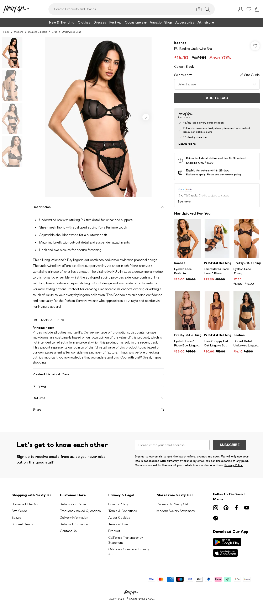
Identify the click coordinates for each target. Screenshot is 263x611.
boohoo (180, 43)
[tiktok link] (215, 518)
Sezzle (16, 517)
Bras (54, 31)
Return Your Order (73, 504)
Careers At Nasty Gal (172, 504)
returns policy (233, 174)
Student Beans (22, 524)
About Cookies (119, 517)
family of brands (182, 460)
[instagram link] (215, 507)
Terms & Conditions (122, 511)
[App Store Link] (227, 547)
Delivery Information (74, 517)
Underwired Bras (71, 31)
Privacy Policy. (234, 465)
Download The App (26, 504)
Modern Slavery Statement (176, 511)
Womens (18, 31)
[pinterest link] (225, 507)
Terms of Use (118, 524)
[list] (98, 117)
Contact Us (68, 531)
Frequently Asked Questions (80, 511)
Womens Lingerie (37, 31)
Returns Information (74, 524)
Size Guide (19, 511)
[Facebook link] (236, 507)
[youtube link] (246, 507)
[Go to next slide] (145, 117)
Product (114, 531)
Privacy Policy (118, 504)
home (6, 31)
